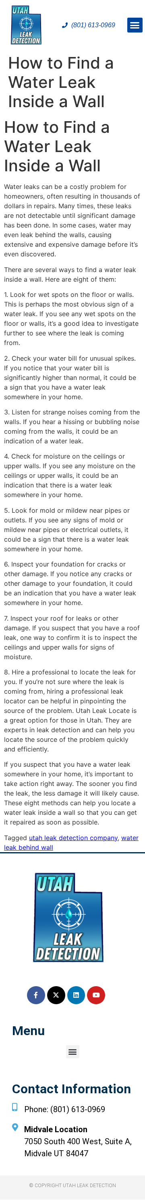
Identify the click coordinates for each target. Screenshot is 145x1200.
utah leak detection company (73, 838)
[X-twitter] (56, 995)
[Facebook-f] (36, 995)
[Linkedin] (76, 995)
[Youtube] (96, 995)
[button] (135, 25)
